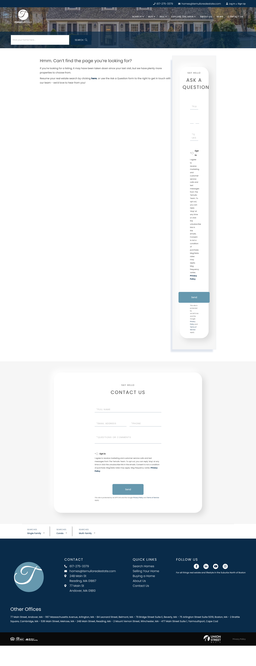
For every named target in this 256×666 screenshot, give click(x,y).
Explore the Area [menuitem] (182, 16)
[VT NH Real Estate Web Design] (212, 639)
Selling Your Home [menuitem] (146, 571)
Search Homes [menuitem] (143, 566)
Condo (60, 533)
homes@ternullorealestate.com (201, 3)
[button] (81, 40)
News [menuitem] (220, 16)
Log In (231, 3)
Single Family (34, 533)
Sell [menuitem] (162, 16)
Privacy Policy (138, 497)
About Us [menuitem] (206, 16)
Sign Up (242, 3)
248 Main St (82, 578)
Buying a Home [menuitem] (144, 576)
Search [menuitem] (137, 16)
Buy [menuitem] (150, 16)
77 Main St (82, 588)
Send (194, 297)
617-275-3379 (164, 3)
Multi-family (85, 533)
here (94, 78)
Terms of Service (153, 497)
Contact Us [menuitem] (235, 16)
